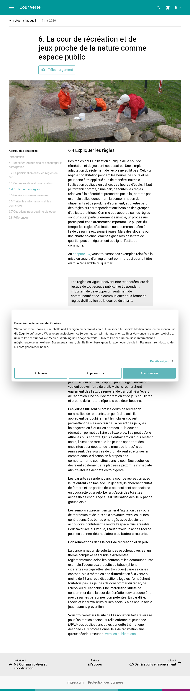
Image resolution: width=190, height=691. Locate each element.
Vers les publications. (121, 633)
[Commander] (168, 7)
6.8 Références (19, 217)
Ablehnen (41, 373)
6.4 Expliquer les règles (24, 189)
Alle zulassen (149, 373)
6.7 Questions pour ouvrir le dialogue (32, 211)
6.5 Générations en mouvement (29, 195)
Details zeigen (159, 361)
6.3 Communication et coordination (31, 183)
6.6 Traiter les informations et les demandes (30, 203)
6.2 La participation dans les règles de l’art (33, 175)
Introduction (16, 157)
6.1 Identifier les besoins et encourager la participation (35, 165)
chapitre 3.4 (81, 254)
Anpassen (92, 373)
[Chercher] (158, 7)
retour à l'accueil (24, 20)
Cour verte (30, 7)
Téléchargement (60, 69)
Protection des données (106, 682)
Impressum (75, 682)
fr (176, 7)
